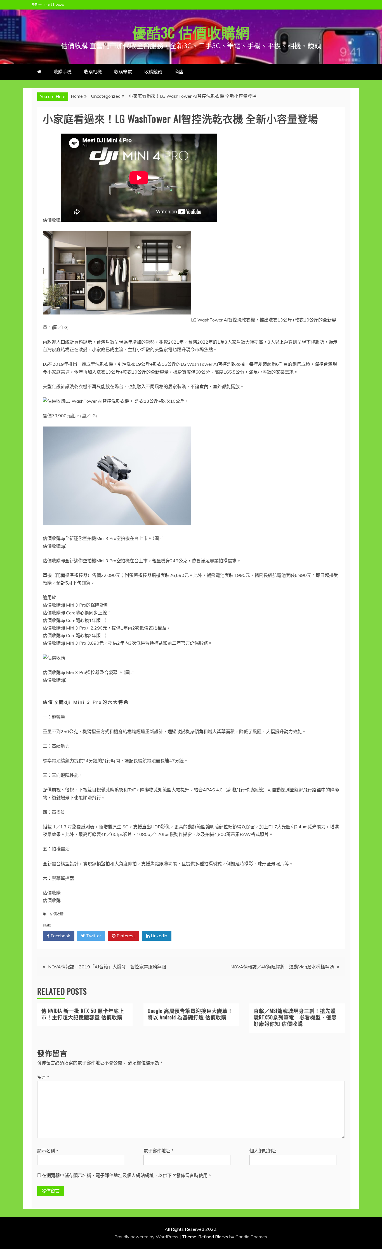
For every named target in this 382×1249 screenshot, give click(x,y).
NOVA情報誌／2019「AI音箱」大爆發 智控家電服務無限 (107, 967)
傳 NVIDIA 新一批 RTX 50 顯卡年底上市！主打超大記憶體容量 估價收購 (82, 1014)
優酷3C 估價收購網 (191, 32)
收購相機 (93, 71)
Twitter (93, 935)
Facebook (59, 935)
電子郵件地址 (158, 1151)
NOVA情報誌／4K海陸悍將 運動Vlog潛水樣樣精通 (282, 967)
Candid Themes (251, 1236)
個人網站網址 (262, 1151)
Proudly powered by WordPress (147, 1236)
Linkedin (158, 935)
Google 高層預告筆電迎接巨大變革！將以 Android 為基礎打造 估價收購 (190, 1014)
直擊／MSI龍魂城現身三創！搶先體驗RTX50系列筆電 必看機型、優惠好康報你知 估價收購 (295, 1017)
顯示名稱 (47, 1151)
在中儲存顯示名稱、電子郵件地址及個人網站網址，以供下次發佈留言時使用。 (127, 1175)
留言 (43, 1077)
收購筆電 (123, 71)
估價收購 (56, 914)
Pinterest (125, 935)
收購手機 (63, 71)
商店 (179, 71)
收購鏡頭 (153, 71)
